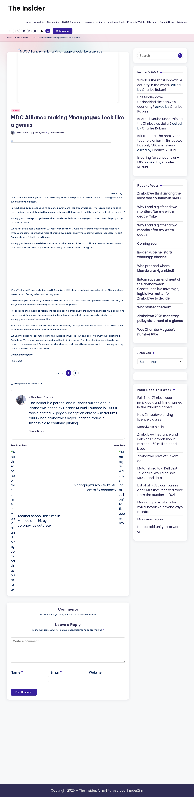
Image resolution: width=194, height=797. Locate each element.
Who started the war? (154, 307)
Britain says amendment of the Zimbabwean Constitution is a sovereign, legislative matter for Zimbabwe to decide (158, 289)
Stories (16, 110)
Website (95, 672)
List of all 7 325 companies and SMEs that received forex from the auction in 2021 (160, 490)
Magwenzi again (150, 519)
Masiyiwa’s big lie (150, 427)
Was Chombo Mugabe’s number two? (156, 331)
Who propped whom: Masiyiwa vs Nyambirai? (155, 268)
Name (17, 672)
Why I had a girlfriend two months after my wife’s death (157, 230)
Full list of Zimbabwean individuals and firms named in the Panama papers (159, 402)
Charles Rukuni (41, 397)
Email (56, 672)
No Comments (57, 132)
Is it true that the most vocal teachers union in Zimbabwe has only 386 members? (159, 141)
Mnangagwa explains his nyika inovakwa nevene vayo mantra (160, 507)
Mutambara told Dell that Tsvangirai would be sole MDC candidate (157, 473)
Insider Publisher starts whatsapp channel (154, 254)
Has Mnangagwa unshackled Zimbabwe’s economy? (156, 102)
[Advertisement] (30, 268)
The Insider (26, 8)
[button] (62, 31)
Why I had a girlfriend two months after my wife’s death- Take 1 (157, 212)
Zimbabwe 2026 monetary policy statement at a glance (160, 318)
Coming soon (147, 243)
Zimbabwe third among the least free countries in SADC (159, 195)
